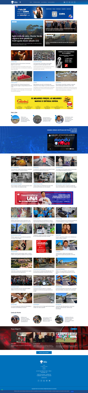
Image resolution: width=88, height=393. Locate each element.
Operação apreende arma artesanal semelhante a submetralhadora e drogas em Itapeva (66, 221)
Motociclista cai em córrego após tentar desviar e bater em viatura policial (43, 307)
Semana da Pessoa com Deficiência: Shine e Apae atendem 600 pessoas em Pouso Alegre (43, 221)
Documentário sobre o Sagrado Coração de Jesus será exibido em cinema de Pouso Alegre (66, 186)
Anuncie (44, 367)
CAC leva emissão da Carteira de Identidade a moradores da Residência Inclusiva (21, 307)
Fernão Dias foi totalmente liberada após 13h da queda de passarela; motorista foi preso (43, 271)
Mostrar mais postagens (44, 352)
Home (31, 2)
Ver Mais (73, 328)
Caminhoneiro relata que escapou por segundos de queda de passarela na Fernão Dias (65, 254)
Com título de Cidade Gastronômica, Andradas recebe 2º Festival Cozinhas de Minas (21, 170)
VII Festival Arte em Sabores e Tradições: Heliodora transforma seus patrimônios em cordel (43, 290)
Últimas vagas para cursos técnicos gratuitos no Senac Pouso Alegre (21, 237)
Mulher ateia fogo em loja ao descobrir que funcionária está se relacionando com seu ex (21, 221)
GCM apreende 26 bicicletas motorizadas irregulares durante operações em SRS (42, 64)
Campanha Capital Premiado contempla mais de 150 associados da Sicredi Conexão (43, 236)
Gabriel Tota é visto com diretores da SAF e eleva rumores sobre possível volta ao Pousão (43, 346)
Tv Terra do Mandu (36, 2)
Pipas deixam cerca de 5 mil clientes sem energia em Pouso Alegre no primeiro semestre (43, 85)
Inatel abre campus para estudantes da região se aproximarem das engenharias (21, 271)
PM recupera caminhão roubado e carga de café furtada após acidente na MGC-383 (65, 85)
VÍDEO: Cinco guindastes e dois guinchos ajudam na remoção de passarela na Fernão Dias (65, 272)
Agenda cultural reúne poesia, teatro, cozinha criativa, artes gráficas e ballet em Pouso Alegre (21, 254)
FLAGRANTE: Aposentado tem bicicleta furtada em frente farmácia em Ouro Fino (44, 170)
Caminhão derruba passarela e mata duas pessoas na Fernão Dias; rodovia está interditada (65, 307)
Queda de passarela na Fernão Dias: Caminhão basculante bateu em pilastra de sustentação (66, 289)
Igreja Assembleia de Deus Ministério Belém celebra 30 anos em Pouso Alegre (20, 289)
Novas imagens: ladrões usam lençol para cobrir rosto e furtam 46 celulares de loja (21, 186)
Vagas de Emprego (51, 2)
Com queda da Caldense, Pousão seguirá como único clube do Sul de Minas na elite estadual (66, 346)
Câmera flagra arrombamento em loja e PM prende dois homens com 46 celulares (43, 186)
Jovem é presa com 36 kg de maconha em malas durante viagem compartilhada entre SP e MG (21, 85)
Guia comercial (44, 2)
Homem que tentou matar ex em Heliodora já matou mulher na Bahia (66, 237)
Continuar (72, 391)
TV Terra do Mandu (44, 366)
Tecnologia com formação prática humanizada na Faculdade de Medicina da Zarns (66, 170)
